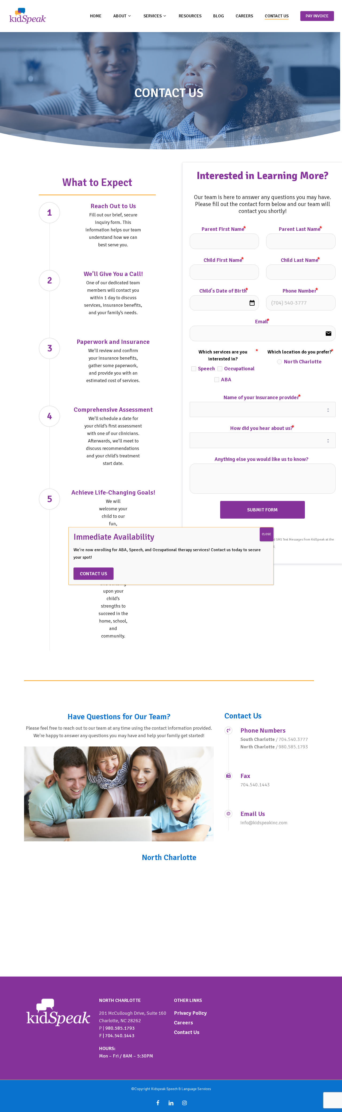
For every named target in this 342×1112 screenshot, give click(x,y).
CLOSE (266, 534)
